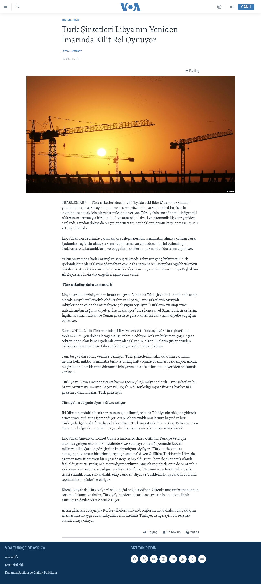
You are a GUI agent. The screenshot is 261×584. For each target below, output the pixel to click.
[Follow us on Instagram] (163, 559)
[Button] (192, 71)
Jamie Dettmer (72, 51)
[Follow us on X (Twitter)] (144, 559)
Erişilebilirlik (14, 565)
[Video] (232, 7)
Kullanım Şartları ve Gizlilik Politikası (31, 572)
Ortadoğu (70, 20)
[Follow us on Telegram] (173, 559)
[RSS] (183, 559)
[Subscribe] (202, 559)
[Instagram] (219, 7)
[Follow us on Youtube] (154, 559)
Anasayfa (11, 557)
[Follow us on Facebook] (134, 559)
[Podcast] (192, 559)
